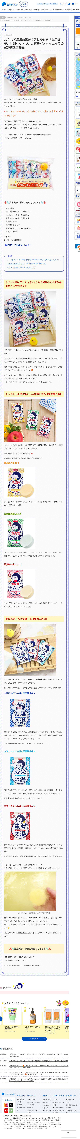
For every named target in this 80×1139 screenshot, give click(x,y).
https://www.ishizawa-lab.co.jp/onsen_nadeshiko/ (22, 965)
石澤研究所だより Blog (25, 17)
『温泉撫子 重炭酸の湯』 (38, 445)
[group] (13, 1019)
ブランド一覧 (76, 9)
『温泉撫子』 (31, 679)
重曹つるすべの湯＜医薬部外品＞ (19, 806)
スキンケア (46, 1102)
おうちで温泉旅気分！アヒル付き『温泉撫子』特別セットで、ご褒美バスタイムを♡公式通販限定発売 (26, 20)
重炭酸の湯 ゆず (11, 463)
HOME (2, 17)
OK (68, 1132)
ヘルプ (68, 1102)
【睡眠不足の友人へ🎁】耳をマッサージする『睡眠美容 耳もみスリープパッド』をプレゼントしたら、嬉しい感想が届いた (38, 1066)
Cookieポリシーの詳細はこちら (37, 1128)
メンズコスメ (47, 1105)
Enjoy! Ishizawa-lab (12, 17)
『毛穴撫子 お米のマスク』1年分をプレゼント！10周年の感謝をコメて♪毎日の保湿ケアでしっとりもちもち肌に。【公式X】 (38, 1080)
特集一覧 (30, 1107)
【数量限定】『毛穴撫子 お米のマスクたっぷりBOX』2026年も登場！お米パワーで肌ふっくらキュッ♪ (38, 1055)
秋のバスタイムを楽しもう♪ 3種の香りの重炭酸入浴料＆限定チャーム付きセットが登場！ (38, 1061)
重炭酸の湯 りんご (12, 564)
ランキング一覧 (32, 1110)
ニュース (56, 1100)
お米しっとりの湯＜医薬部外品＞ (19, 751)
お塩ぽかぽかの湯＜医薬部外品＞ (19, 693)
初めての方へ (70, 1100)
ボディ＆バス (47, 1111)
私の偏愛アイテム (58, 1107)
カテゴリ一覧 (47, 1100)
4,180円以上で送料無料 (47, 4)
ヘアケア (45, 1108)
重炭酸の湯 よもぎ (12, 514)
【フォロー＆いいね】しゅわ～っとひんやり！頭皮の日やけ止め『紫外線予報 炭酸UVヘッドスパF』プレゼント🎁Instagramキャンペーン (38, 1073)
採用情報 (19, 1105)
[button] (77, 96)
